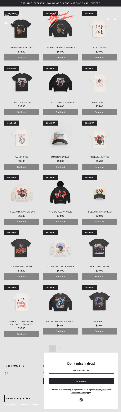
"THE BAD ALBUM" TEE (99, 157)
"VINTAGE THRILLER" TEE (21, 267)
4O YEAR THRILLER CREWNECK (60, 267)
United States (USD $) (17, 398)
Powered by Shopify (29, 405)
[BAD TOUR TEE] (99, 302)
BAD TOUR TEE (99, 321)
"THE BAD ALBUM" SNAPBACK (99, 212)
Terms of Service (78, 393)
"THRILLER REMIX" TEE (22, 102)
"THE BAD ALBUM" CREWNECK (22, 212)
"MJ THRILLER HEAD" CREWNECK (60, 47)
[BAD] (60, 302)
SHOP (19, 15)
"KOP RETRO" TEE (99, 102)
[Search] (108, 19)
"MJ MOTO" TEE (21, 157)
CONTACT (9, 23)
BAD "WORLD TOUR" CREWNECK (60, 321)
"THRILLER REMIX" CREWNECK (60, 102)
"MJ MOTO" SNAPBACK (60, 157)
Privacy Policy (101, 390)
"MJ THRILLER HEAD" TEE (22, 47)
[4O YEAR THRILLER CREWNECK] (60, 247)
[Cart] (115, 19)
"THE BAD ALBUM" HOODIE (60, 212)
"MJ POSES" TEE (99, 47)
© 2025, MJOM (10, 405)
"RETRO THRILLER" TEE (99, 267)
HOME (7, 15)
